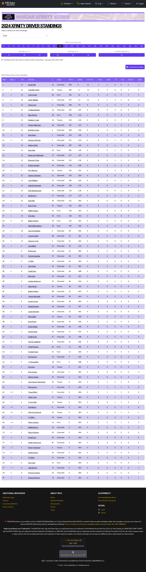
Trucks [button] (127, 3)
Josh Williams (33, 180)
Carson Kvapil (33, 236)
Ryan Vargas (32, 372)
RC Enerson (32, 357)
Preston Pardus (34, 473)
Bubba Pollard (33, 291)
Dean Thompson (34, 448)
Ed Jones (31, 367)
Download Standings (136, 67)
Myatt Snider (33, 327)
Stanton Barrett (34, 478)
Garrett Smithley (34, 231)
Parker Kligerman (34, 125)
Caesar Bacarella (34, 296)
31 (73, 55)
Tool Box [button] (67, 3)
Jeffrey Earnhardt (34, 412)
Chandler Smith (33, 90)
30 (58, 55)
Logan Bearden (33, 312)
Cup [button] (100, 3)
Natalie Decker (33, 306)
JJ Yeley (31, 261)
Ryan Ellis (31, 201)
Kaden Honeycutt (34, 443)
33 (122, 55)
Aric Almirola (32, 170)
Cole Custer (32, 95)
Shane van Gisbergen (35, 155)
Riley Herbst (32, 115)
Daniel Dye (32, 438)
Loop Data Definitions (10, 504)
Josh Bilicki (32, 246)
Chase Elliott (32, 392)
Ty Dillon (31, 458)
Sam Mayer (32, 135)
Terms (53, 510)
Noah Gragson (33, 422)
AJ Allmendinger (34, 110)
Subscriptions (55, 504)
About (53, 497)
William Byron (33, 427)
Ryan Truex (32, 206)
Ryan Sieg (31, 150)
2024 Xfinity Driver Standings (31, 25)
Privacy (53, 507)
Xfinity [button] (113, 3)
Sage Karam (32, 286)
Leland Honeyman (34, 185)
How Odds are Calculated (107, 500)
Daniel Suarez (33, 453)
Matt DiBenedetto (35, 226)
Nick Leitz (31, 276)
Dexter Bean (32, 332)
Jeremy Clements (34, 175)
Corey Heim (32, 402)
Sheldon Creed (33, 120)
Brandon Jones (33, 130)
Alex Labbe (32, 317)
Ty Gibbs (31, 417)
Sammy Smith (33, 145)
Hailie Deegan (33, 211)
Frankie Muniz (33, 352)
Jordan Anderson (34, 281)
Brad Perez (32, 322)
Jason (103, 510)
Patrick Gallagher (34, 342)
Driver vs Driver (8, 507)
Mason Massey (33, 432)
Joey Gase (32, 266)
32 (88, 55)
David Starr (32, 271)
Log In (141, 3)
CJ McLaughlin (33, 362)
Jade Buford (32, 468)
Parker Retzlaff (33, 165)
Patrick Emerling (34, 256)
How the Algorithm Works (107, 497)
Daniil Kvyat (32, 337)
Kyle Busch (32, 407)
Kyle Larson (32, 387)
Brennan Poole (33, 160)
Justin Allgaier (33, 100)
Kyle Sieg (31, 216)
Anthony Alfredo (34, 140)
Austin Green (33, 301)
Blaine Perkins (33, 221)
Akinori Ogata (33, 377)
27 (9, 55)
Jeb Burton (32, 196)
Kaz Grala (31, 463)
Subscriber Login (8, 497)
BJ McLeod (32, 251)
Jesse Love (32, 105)
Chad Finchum (33, 347)
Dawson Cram (33, 241)
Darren (103, 513)
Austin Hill (31, 85)
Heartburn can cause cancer (72, 555)
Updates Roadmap (57, 500)
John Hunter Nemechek (36, 382)
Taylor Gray (32, 397)
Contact (5, 500)
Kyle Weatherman (34, 191)
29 (39, 55)
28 (24, 55)
